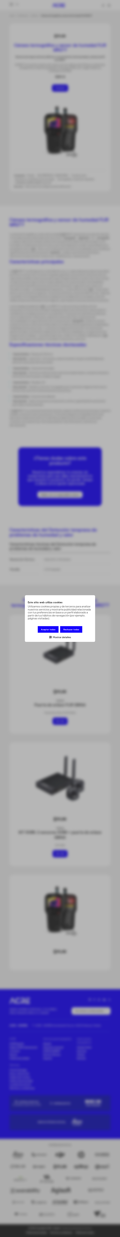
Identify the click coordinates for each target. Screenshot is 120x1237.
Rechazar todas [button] (71, 629)
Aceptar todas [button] (48, 629)
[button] (60, 637)
